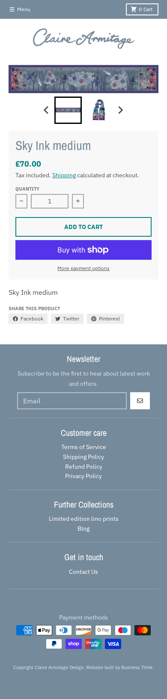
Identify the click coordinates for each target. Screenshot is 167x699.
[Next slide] (120, 110)
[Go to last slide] (47, 110)
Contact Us (83, 572)
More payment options (83, 268)
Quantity (27, 189)
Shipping (64, 175)
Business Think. (137, 667)
